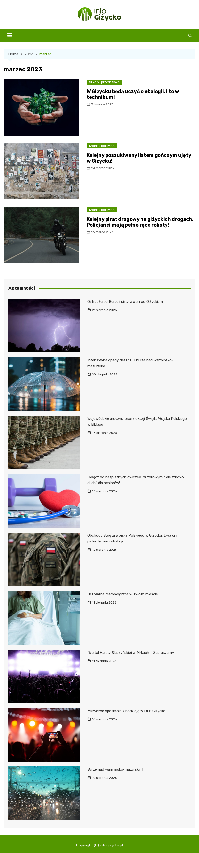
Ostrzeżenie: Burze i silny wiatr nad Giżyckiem (125, 301)
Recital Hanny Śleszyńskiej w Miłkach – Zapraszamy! (130, 652)
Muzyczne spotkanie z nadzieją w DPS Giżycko (126, 711)
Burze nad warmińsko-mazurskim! (115, 769)
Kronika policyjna (102, 146)
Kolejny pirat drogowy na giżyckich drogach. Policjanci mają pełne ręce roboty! (140, 222)
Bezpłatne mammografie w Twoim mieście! (122, 594)
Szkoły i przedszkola (104, 82)
